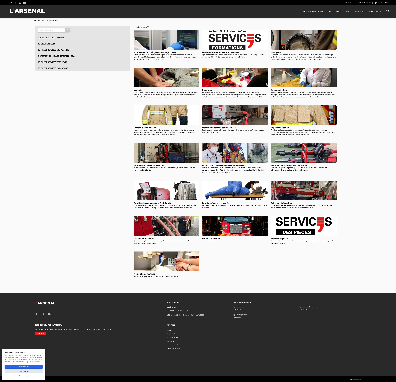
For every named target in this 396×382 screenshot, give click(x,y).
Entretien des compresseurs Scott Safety (152, 203)
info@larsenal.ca (172, 307)
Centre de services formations (53, 68)
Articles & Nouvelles (363, 3)
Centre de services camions (51, 38)
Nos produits (335, 11)
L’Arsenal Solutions (382, 3)
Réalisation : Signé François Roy (61, 379)
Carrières (349, 3)
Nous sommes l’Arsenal (313, 11)
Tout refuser (24, 371)
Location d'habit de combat (146, 127)
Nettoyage (276, 52)
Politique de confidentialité (355, 379)
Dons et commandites (173, 349)
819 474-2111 (171, 310)
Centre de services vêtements (52, 62)
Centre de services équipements (53, 50)
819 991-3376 (237, 310)
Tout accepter (23, 367)
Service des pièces (46, 44)
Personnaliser (23, 376)
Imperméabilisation (280, 127)
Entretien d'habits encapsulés (215, 203)
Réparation (207, 90)
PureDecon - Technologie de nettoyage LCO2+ (155, 52)
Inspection (138, 90)
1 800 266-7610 (183, 310)
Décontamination (279, 90)
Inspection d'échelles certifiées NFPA (56, 56)
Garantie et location (211, 238)
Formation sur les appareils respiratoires (220, 52)
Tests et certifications (144, 238)
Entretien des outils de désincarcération (289, 165)
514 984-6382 (237, 318)
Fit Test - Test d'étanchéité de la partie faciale (223, 165)
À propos (169, 330)
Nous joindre (375, 11)
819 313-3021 (303, 310)
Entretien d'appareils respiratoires (149, 165)
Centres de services (355, 11)
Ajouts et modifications (144, 273)
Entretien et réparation (281, 203)
